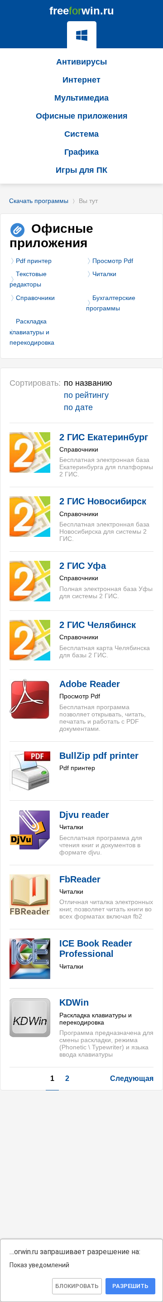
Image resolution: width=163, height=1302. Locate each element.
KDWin (74, 1002)
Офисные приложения (82, 115)
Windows (81, 34)
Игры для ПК (81, 170)
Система (81, 134)
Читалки (104, 273)
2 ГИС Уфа (82, 566)
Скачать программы (38, 200)
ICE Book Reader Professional (95, 948)
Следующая (131, 1078)
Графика (81, 152)
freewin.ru (81, 11)
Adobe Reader (89, 684)
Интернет (81, 79)
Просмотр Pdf (112, 260)
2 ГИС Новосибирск (102, 501)
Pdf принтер (34, 260)
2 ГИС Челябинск (97, 625)
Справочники (35, 297)
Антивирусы (81, 61)
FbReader (80, 879)
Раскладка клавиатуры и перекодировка (32, 332)
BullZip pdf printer (99, 756)
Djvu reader (84, 815)
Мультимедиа (81, 97)
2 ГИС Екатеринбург (103, 437)
